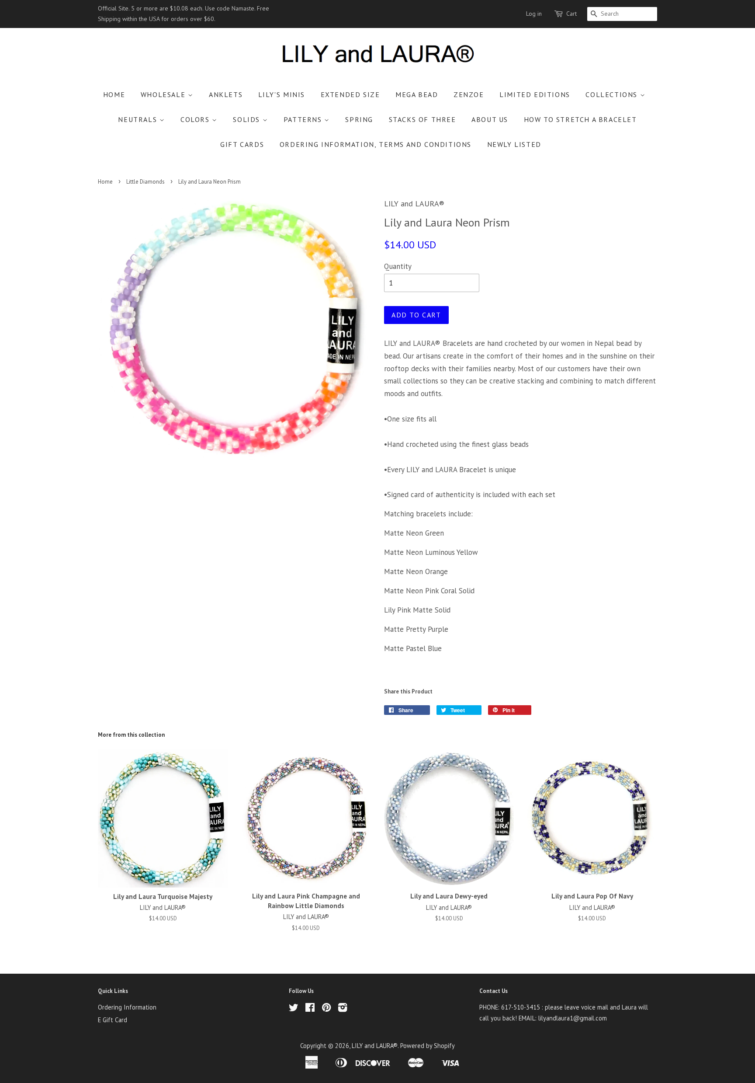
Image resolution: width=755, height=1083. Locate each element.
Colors (196, 119)
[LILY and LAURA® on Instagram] (342, 1009)
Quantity (398, 266)
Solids (247, 119)
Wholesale (164, 94)
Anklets (225, 94)
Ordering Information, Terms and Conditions (375, 144)
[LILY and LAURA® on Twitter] (293, 1009)
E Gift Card (112, 1020)
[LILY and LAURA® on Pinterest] (326, 1009)
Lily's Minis (281, 94)
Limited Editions (534, 94)
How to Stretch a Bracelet (580, 119)
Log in (534, 13)
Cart (571, 13)
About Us (489, 119)
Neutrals (138, 119)
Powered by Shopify (427, 1045)
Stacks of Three (422, 119)
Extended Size (350, 94)
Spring (359, 119)
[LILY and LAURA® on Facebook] (310, 1009)
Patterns (304, 119)
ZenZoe (469, 94)
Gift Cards (242, 144)
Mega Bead (416, 94)
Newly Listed (514, 144)
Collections (612, 94)
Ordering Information (127, 1007)
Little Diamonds (145, 181)
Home (114, 94)
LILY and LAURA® (375, 1045)
